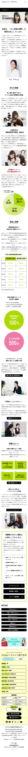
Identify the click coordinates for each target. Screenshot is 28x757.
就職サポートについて (13, 418)
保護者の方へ (13, 623)
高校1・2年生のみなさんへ (13, 612)
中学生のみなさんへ (13, 609)
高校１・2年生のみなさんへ (18, 698)
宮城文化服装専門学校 (14, 745)
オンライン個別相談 (14, 596)
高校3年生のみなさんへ (13, 616)
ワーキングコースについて (13, 510)
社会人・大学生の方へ (13, 619)
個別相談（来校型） (14, 591)
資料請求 (20, 659)
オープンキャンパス (14, 585)
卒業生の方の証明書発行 (13, 630)
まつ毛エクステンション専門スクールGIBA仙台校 (14, 747)
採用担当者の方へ (13, 626)
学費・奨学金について (13, 482)
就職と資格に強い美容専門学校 (13, 375)
